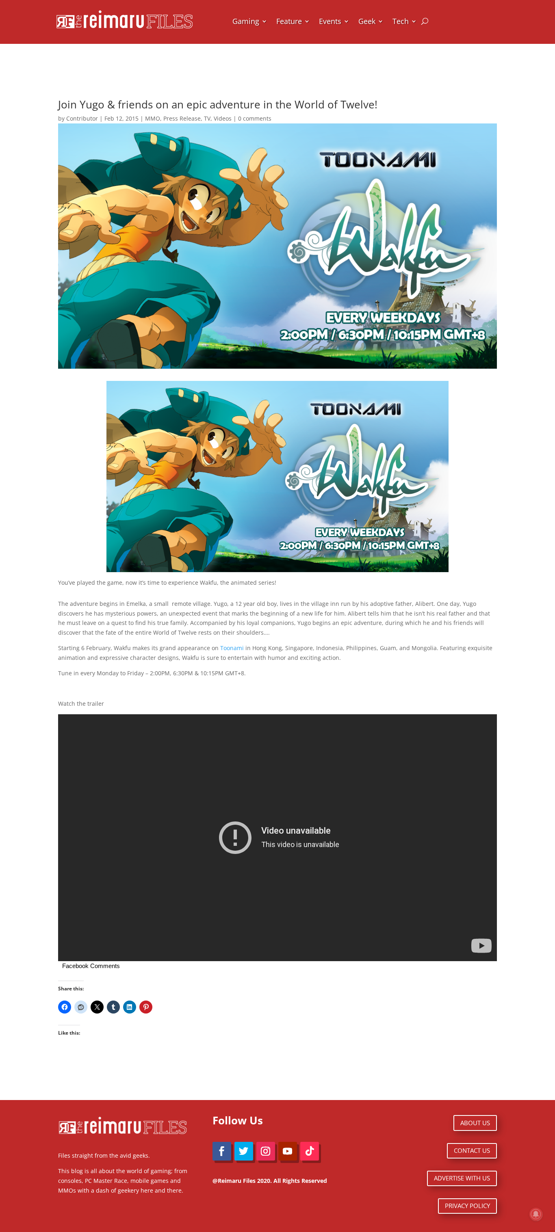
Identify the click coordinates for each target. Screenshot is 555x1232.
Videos (223, 118)
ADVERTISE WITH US (462, 1178)
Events (330, 21)
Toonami (232, 648)
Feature (289, 21)
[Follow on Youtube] (287, 1151)
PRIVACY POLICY (467, 1206)
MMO (152, 118)
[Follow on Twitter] (243, 1151)
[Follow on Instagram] (265, 1151)
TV (207, 118)
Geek (366, 21)
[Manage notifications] (535, 1214)
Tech (400, 21)
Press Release (182, 118)
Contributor (82, 118)
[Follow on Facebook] (221, 1151)
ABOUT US (475, 1123)
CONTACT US (472, 1150)
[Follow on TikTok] (309, 1151)
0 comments (254, 118)
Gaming (245, 21)
